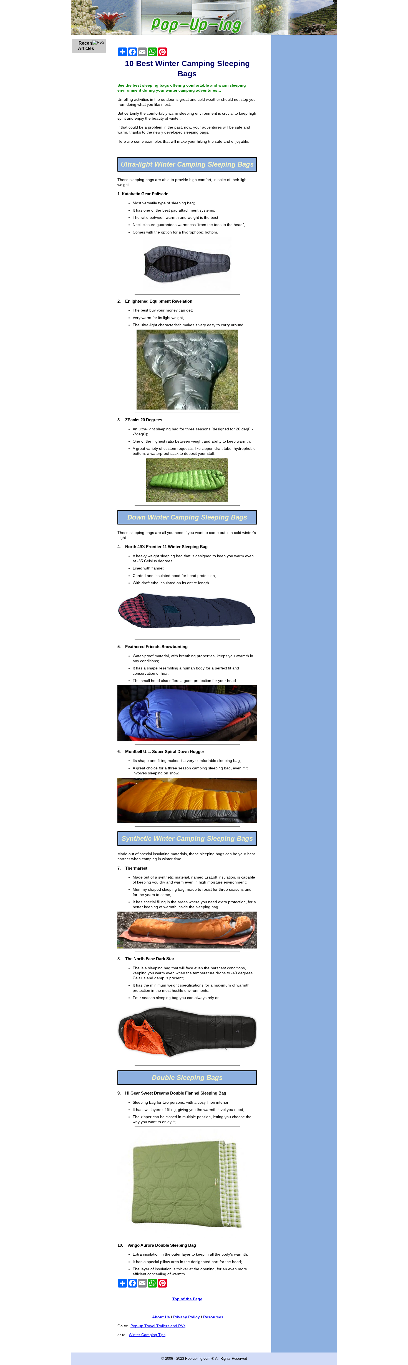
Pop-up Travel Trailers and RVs (157, 1326)
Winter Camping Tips (147, 1335)
